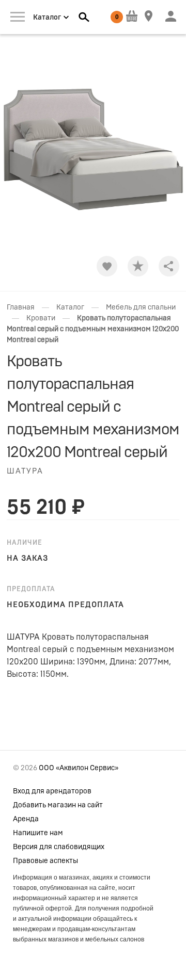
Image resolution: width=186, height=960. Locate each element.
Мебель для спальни (141, 307)
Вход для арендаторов (52, 791)
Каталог (70, 307)
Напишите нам (38, 833)
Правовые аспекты (45, 861)
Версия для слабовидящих (58, 847)
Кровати (40, 318)
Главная (21, 307)
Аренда (26, 819)
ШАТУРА (25, 471)
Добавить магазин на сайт (58, 805)
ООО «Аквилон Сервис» (78, 768)
